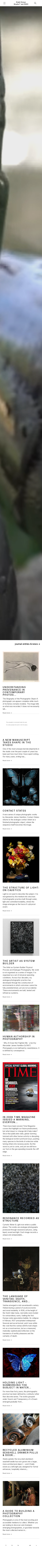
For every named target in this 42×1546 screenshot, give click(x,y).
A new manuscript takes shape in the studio (17, 742)
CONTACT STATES (14, 810)
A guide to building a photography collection (18, 1513)
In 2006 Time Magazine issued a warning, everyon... (19, 1119)
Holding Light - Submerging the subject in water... (17, 1385)
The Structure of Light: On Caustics (21, 888)
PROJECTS (29, 632)
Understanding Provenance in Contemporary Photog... (14, 691)
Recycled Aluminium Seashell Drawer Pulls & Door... (20, 1453)
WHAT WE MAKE (14, 632)
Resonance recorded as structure (21, 1219)
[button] (4, 3)
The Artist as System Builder (19, 962)
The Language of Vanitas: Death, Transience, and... (16, 1299)
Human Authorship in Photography (19, 1037)
